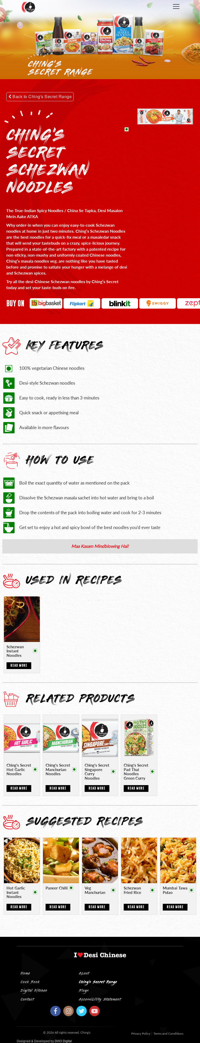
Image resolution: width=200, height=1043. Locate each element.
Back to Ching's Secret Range (41, 96)
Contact (27, 1000)
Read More (18, 665)
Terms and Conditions (168, 1033)
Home (25, 974)
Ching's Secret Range (98, 982)
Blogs (84, 991)
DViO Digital (63, 1041)
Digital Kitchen (34, 991)
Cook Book (30, 982)
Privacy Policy (140, 1033)
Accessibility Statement (100, 1000)
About (84, 974)
